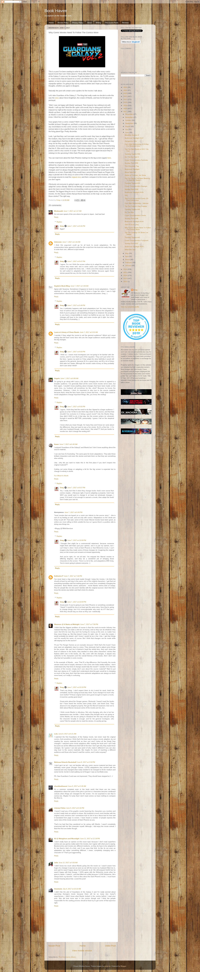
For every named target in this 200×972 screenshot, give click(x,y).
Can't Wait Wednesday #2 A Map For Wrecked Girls (137, 145)
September (129, 123)
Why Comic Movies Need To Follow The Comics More (138, 228)
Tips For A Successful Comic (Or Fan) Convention (136, 199)
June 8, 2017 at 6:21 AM (67, 734)
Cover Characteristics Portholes (136, 160)
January (128, 265)
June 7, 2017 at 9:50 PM (76, 352)
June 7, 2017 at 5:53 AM (89, 332)
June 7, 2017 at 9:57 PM (76, 487)
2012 (125, 281)
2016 (125, 269)
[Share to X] (80, 200)
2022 (125, 96)
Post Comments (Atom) (67, 957)
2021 (125, 99)
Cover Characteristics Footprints (136, 240)
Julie (56, 862)
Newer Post (54, 946)
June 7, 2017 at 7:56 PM (89, 624)
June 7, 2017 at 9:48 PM (76, 305)
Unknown (58, 242)
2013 (125, 278)
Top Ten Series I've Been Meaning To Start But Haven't (137, 179)
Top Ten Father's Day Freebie (136, 206)
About (89, 23)
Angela (57, 378)
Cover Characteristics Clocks (135, 215)
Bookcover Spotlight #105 (134, 192)
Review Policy (63, 23)
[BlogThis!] (78, 200)
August (128, 126)
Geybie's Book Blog (62, 286)
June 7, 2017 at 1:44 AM (71, 242)
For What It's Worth (61, 476)
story (57, 98)
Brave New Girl (130, 172)
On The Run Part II (132, 157)
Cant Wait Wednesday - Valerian (136, 203)
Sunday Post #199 (131, 189)
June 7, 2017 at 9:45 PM (76, 226)
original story (76, 177)
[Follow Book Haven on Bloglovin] (131, 43)
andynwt (107, 966)
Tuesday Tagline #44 (132, 183)
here (109, 158)
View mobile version (82, 950)
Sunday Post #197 (131, 243)
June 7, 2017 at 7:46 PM (73, 576)
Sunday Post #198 (131, 218)
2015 (125, 272)
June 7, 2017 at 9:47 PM (76, 261)
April (127, 256)
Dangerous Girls (131, 141)
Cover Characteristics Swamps (136, 186)
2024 (125, 90)
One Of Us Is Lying (132, 224)
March (127, 259)
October (128, 120)
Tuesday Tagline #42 (132, 237)
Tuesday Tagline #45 (132, 154)
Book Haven (55, 10)
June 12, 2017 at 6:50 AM (68, 862)
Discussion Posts (111, 23)
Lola (56, 734)
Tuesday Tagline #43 (132, 209)
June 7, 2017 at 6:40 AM (68, 444)
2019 (125, 105)
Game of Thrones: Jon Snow (135, 175)
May (127, 253)
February (128, 262)
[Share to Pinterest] (84, 200)
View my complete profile (130, 307)
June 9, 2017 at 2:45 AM (77, 786)
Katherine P (58, 576)
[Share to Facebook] (82, 200)
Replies (59, 222)
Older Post (110, 946)
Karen (56, 444)
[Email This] (75, 200)
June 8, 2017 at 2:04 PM (86, 762)
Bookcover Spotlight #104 (134, 221)
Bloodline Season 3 (132, 135)
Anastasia (58, 889)
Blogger (123, 966)
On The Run (129, 212)
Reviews (125, 23)
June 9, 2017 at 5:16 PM (75, 808)
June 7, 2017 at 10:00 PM (76, 540)
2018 (125, 108)
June (127, 132)
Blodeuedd (58, 211)
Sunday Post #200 (131, 163)
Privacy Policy (77, 23)
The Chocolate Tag (132, 166)
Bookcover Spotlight (132, 169)
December (129, 114)
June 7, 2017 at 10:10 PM (76, 687)
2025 (125, 87)
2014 (125, 275)
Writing (98, 23)
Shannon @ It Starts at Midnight (67, 624)
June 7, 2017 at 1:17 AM (72, 211)
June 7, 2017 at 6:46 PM (73, 512)
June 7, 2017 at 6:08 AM (69, 378)
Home (51, 23)
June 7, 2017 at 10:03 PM (76, 602)
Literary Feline (60, 808)
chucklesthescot (60, 786)
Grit (126, 195)
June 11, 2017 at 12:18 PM (90, 838)
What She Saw (130, 249)
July (127, 129)
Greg (62, 226)
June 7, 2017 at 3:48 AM (79, 286)
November (129, 117)
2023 (125, 93)
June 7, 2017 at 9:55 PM (76, 406)
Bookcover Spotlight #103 (134, 246)
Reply (56, 217)
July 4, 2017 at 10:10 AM (72, 889)
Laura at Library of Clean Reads (66, 332)
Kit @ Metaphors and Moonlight (66, 838)
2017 (125, 111)
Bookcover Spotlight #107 (134, 138)
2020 (125, 102)
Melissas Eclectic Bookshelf (65, 762)
